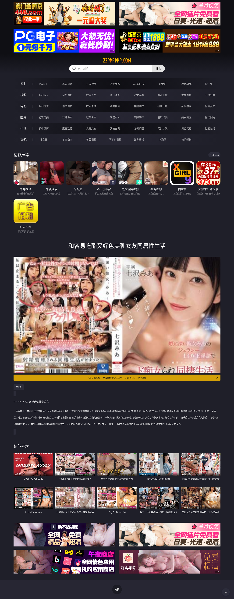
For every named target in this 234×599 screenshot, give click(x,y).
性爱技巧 (210, 128)
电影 (23, 106)
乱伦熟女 (186, 106)
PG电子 (43, 84)
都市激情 (44, 128)
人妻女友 (91, 128)
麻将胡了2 (139, 84)
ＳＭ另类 (210, 95)
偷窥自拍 (44, 117)
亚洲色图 (67, 117)
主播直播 (186, 95)
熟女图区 (186, 117)
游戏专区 (115, 84)
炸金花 (162, 84)
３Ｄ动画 (115, 95)
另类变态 (210, 106)
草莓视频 (91, 139)
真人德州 (67, 84)
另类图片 (210, 117)
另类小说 (162, 128)
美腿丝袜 (139, 117)
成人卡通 (91, 106)
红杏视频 (139, 139)
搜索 (158, 68)
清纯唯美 (162, 117)
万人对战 (91, 84)
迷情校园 (139, 128)
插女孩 (43, 139)
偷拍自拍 (67, 106)
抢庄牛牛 (210, 84)
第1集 (18, 387)
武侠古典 (115, 128)
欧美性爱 (115, 106)
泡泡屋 (162, 139)
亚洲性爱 (44, 106)
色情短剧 (186, 139)
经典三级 (162, 106)
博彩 (23, 84)
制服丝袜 (139, 106)
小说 (23, 128)
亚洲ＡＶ (44, 95)
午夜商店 (67, 139)
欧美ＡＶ (91, 95)
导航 (23, 139)
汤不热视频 (115, 139)
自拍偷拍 (67, 95)
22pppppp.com (117, 60)
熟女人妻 (139, 95)
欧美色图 (91, 117)
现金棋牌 (186, 84)
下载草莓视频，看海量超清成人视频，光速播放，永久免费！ (117, 377)
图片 (23, 117)
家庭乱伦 (67, 128)
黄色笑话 (186, 128)
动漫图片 (115, 117)
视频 (23, 95)
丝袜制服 (162, 95)
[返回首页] (226, 592)
